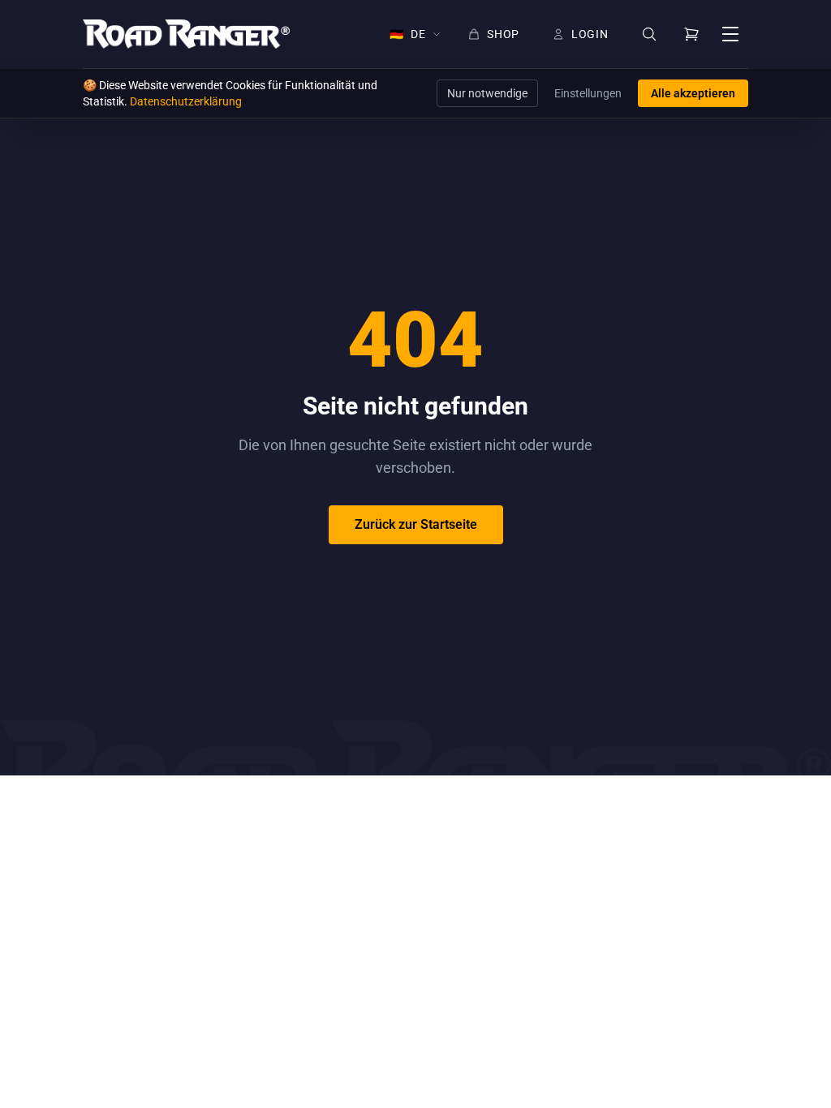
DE (407, 34)
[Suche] (649, 34)
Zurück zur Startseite (416, 524)
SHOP (503, 34)
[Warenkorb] (691, 34)
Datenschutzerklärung (186, 101)
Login (590, 34)
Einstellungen (588, 93)
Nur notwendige (487, 93)
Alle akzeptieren (693, 93)
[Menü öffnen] (730, 34)
